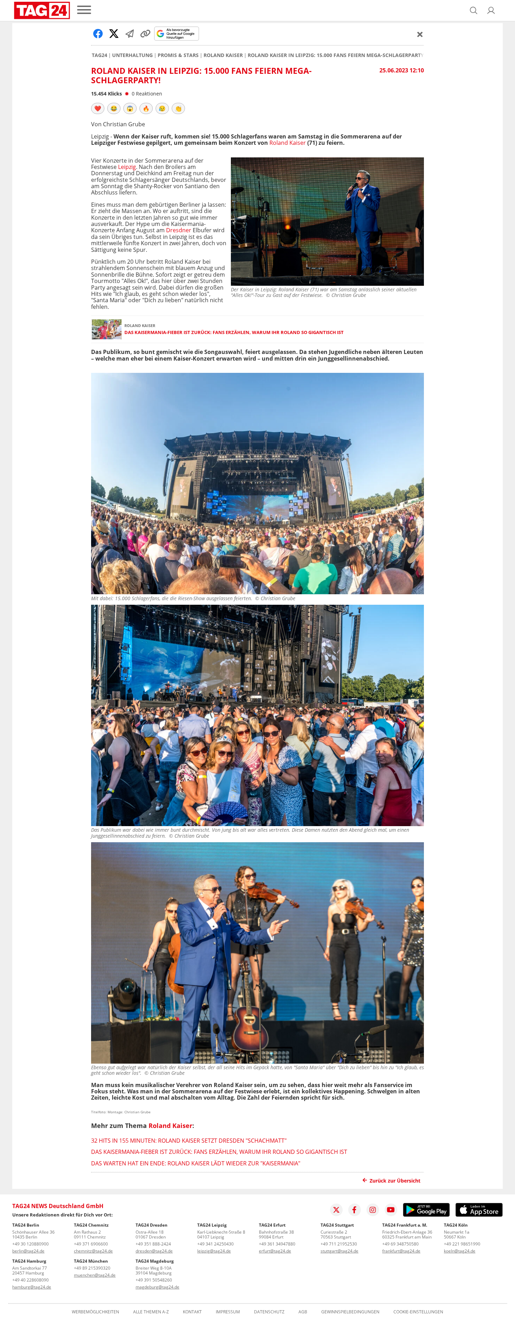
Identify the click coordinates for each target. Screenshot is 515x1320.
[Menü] (84, 10)
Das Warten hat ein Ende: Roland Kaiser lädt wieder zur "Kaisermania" (195, 1163)
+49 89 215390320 (92, 1268)
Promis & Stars (178, 55)
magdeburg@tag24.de (157, 1287)
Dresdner (178, 230)
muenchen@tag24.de (95, 1275)
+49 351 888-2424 (153, 1244)
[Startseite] (42, 10)
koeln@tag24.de (459, 1251)
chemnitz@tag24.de (93, 1251)
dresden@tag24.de (154, 1251)
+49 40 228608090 (30, 1280)
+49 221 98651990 (462, 1244)
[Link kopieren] (145, 34)
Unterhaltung (132, 55)
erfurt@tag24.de (275, 1251)
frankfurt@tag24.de (401, 1251)
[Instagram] (372, 1210)
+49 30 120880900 (30, 1244)
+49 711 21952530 (339, 1244)
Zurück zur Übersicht (395, 1180)
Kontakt (192, 1312)
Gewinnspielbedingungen (350, 1312)
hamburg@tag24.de (31, 1287)
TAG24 (99, 55)
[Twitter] (336, 1210)
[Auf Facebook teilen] (98, 34)
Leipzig (127, 167)
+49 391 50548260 (154, 1280)
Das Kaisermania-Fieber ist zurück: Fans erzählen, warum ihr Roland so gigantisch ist (234, 332)
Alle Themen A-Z (151, 1312)
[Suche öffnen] (473, 10)
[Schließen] (420, 34)
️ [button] (97, 108)
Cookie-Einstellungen (418, 1312)
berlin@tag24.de (28, 1251)
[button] (491, 10)
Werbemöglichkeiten (95, 1312)
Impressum (228, 1312)
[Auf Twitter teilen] (114, 34)
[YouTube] (391, 1210)
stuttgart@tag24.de (339, 1251)
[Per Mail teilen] (130, 34)
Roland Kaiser (223, 55)
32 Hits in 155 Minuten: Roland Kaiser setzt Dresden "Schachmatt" (189, 1140)
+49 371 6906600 (91, 1244)
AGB (302, 1312)
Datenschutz (269, 1312)
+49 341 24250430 (215, 1244)
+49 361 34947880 (277, 1244)
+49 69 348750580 (400, 1244)
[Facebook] (354, 1210)
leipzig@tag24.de (214, 1251)
